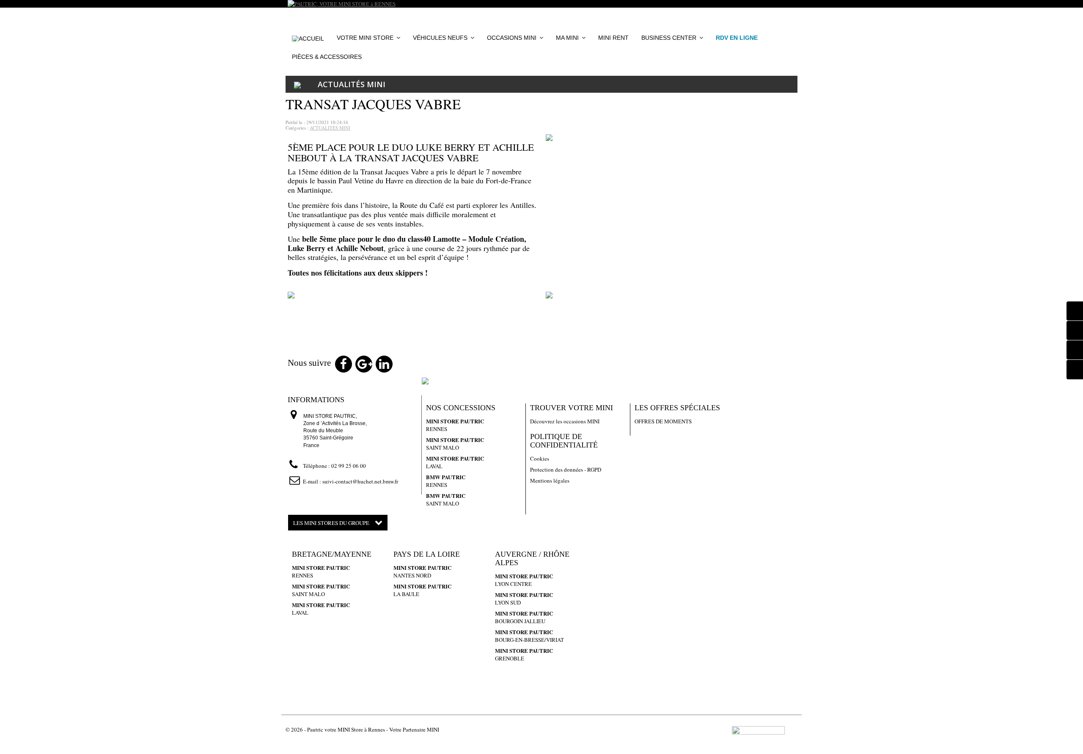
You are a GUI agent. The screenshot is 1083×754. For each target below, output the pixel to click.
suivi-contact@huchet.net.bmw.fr (360, 481)
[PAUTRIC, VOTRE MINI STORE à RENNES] (541, 4)
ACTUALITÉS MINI (351, 84)
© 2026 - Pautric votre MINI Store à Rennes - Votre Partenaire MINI (362, 729)
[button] (515, 38)
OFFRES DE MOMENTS (663, 421)
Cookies (539, 458)
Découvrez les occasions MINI (564, 421)
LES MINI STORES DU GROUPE (332, 523)
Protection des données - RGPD (565, 469)
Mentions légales (549, 480)
